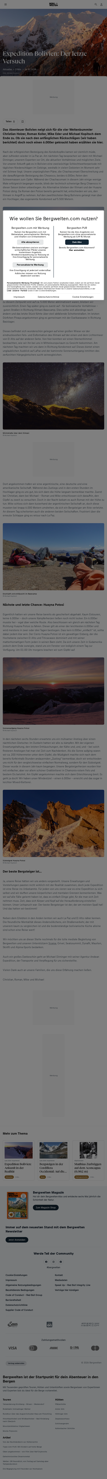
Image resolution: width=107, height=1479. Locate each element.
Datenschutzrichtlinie (48, 297)
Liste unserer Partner (17, 291)
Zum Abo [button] (77, 242)
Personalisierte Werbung (30, 265)
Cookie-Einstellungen (82, 297)
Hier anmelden (76, 250)
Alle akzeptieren (30, 242)
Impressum (19, 297)
